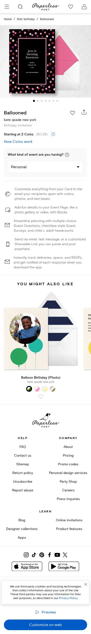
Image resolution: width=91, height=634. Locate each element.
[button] (67, 154)
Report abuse (22, 490)
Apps (22, 538)
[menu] (7, 7)
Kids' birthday (26, 19)
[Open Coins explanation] (53, 134)
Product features (69, 529)
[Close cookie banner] (86, 584)
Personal (19, 167)
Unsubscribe (22, 482)
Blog (21, 520)
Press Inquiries (68, 499)
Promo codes (68, 464)
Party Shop (68, 482)
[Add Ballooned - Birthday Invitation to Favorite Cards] (72, 113)
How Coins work (18, 141)
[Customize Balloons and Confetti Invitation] (45, 61)
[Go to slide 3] (42, 101)
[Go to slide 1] (34, 101)
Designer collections (22, 529)
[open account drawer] (84, 7)
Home (8, 19)
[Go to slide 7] (57, 101)
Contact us (22, 455)
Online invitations (69, 520)
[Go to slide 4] (46, 101)
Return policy (22, 473)
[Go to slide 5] (49, 101)
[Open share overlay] (84, 112)
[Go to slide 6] (53, 101)
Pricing (68, 455)
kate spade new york (20, 120)
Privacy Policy (68, 598)
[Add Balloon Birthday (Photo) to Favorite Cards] (41, 396)
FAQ (22, 447)
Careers (68, 490)
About (68, 447)
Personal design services (68, 473)
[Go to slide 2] (38, 101)
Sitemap (22, 464)
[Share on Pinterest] (42, 554)
